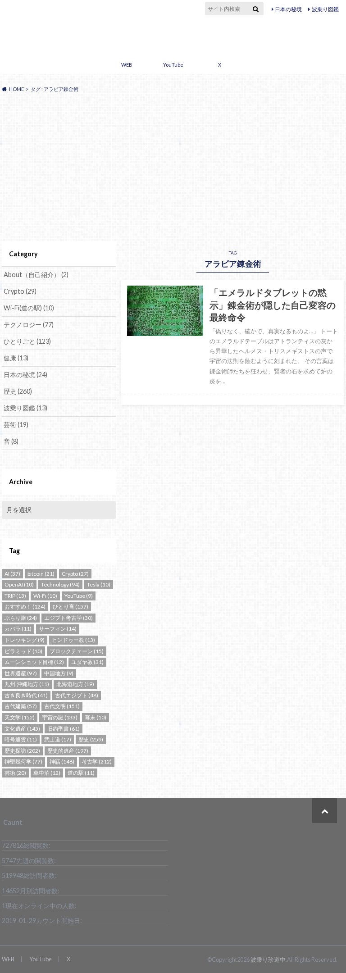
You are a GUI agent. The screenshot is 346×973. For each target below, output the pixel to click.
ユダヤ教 (87, 662)
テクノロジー (29, 324)
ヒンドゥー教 (73, 640)
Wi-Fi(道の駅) (29, 308)
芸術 (16, 424)
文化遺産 (22, 728)
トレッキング (25, 640)
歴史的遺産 (67, 750)
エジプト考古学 (68, 617)
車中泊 (46, 772)
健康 (16, 358)
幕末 (95, 717)
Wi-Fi (45, 595)
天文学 (20, 717)
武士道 (57, 739)
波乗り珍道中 (173, 35)
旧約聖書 (63, 728)
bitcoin (41, 573)
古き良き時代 (26, 695)
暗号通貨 (21, 739)
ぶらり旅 (21, 617)
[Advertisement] (173, 168)
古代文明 (62, 706)
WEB (126, 65)
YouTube (173, 65)
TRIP (15, 595)
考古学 (97, 761)
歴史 (18, 391)
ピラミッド (23, 651)
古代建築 (21, 706)
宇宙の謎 (59, 717)
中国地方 (58, 673)
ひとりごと (27, 341)
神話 (62, 761)
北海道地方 (75, 684)
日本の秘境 (288, 9)
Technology (60, 584)
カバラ (18, 628)
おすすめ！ (25, 606)
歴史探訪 (22, 750)
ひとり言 (70, 606)
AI (12, 573)
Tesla (98, 584)
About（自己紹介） (36, 274)
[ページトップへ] (324, 810)
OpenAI (19, 584)
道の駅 (81, 772)
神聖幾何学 (23, 761)
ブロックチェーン (77, 651)
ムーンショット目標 (34, 662)
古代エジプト (76, 695)
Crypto (20, 291)
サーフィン (58, 628)
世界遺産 (21, 673)
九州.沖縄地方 (27, 684)
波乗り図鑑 (325, 9)
